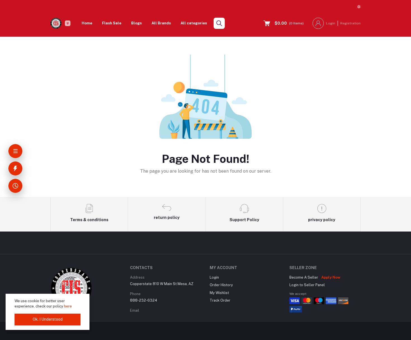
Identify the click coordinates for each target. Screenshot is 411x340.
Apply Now (330, 277)
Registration (350, 23)
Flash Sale (111, 23)
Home (87, 23)
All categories (194, 23)
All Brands (161, 23)
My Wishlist (219, 293)
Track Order (220, 300)
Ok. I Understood (48, 319)
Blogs (136, 23)
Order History (221, 285)
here (68, 306)
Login (330, 23)
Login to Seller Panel (307, 285)
